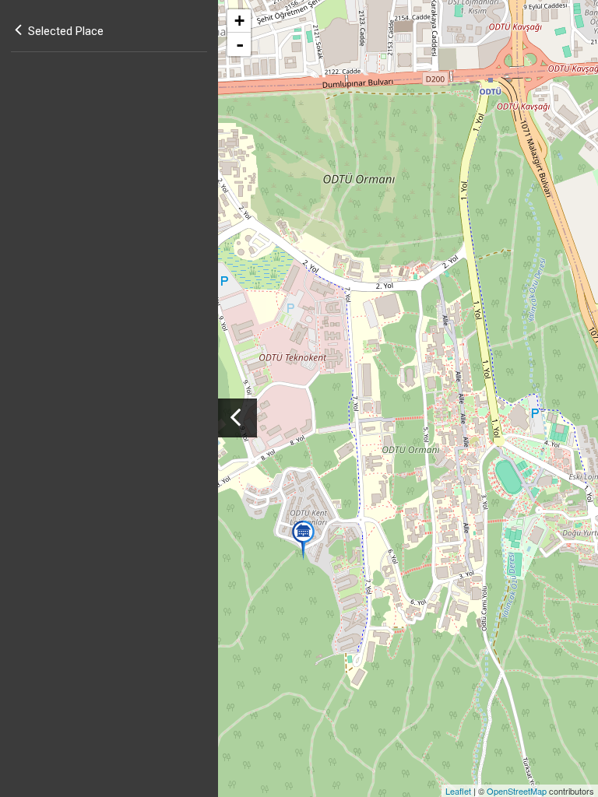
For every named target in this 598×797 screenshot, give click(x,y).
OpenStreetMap (517, 791)
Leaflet (458, 791)
